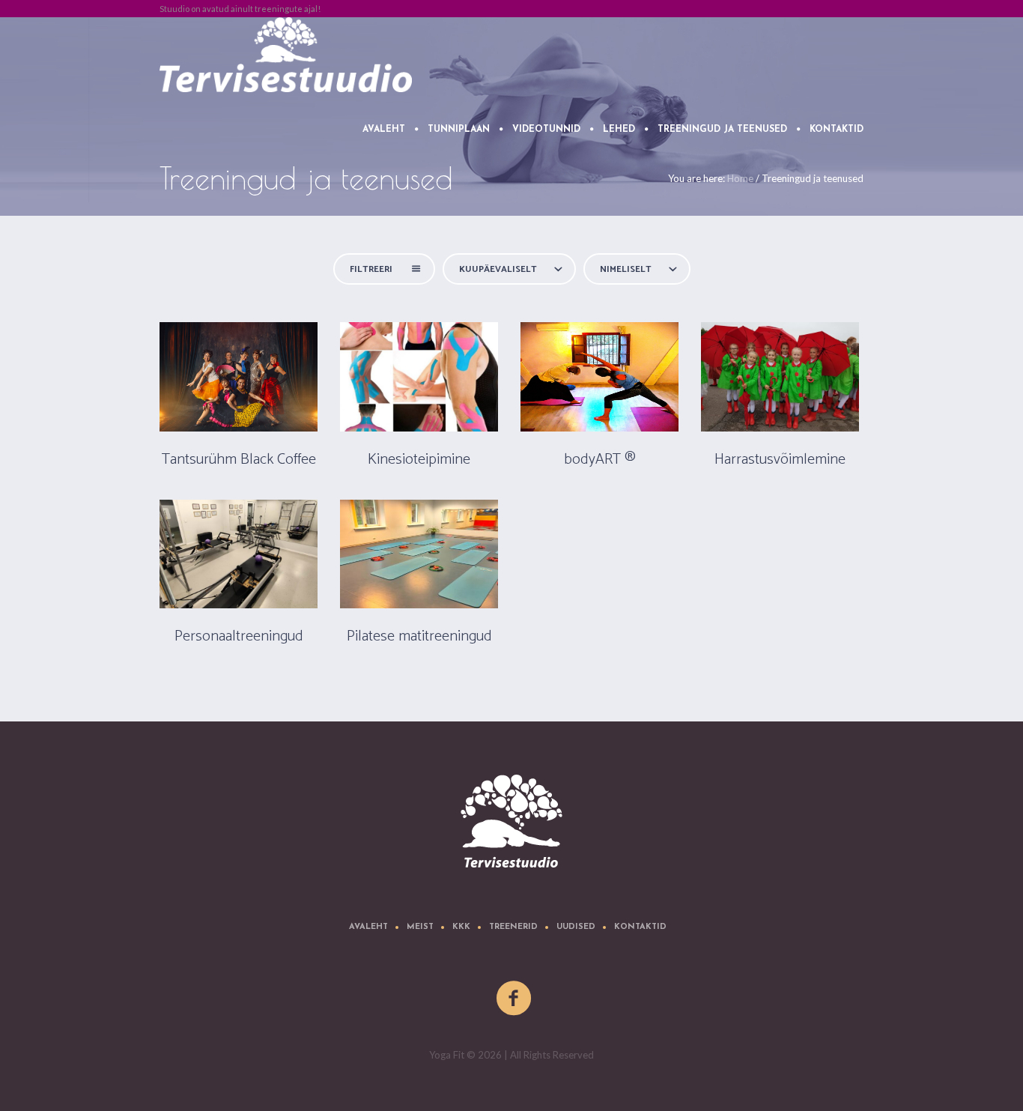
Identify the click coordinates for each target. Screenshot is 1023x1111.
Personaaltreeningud (238, 636)
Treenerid (513, 927)
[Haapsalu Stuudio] (511, 821)
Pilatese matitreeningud (419, 636)
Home (740, 178)
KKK (461, 927)
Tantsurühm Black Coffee (239, 459)
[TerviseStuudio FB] (514, 998)
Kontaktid (640, 927)
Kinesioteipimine (419, 459)
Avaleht (368, 927)
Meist (420, 927)
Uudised (575, 927)
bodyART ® (600, 459)
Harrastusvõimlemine (780, 459)
